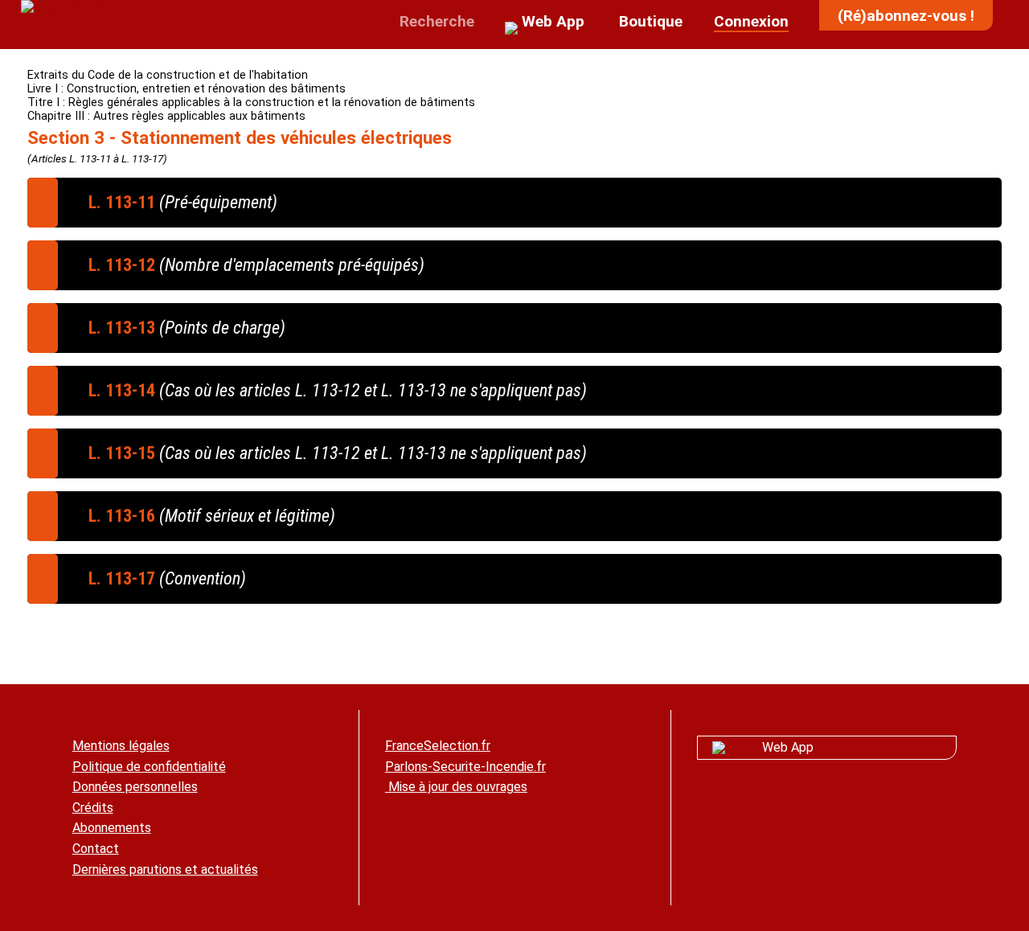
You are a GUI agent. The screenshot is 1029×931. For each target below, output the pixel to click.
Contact (95, 848)
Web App (788, 747)
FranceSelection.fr (437, 745)
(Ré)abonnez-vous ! (906, 15)
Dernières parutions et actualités (165, 869)
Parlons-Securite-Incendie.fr (465, 766)
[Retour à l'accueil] (83, 7)
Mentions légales (121, 745)
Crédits (92, 807)
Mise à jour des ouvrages (456, 786)
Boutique (649, 21)
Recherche (435, 21)
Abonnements (111, 827)
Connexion (751, 21)
